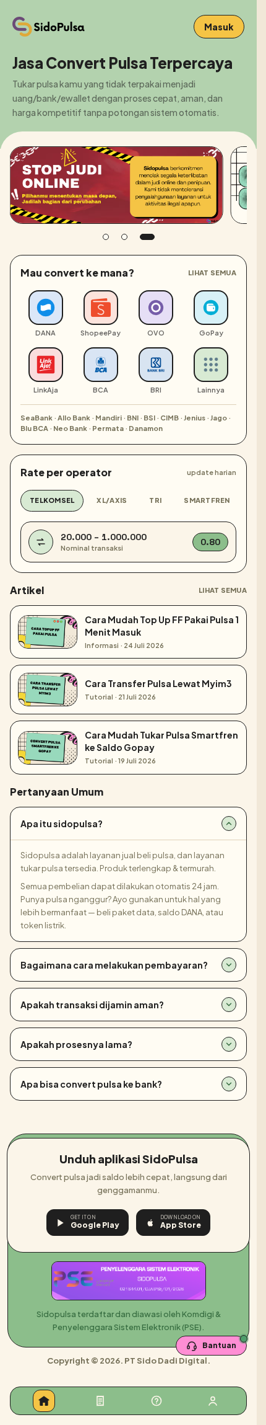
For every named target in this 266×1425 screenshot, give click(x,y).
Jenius (194, 418)
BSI (149, 418)
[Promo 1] (106, 237)
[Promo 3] (147, 237)
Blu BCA (34, 428)
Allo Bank (74, 418)
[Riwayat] (100, 1401)
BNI (133, 418)
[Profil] (213, 1401)
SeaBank (36, 418)
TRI (155, 500)
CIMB (169, 418)
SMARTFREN (207, 500)
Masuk (219, 26)
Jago (218, 418)
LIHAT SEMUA (212, 273)
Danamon (146, 428)
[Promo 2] (124, 237)
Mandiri (108, 418)
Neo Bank (70, 428)
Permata (108, 428)
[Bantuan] (156, 1401)
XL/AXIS (112, 500)
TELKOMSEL (52, 500)
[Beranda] (44, 1401)
